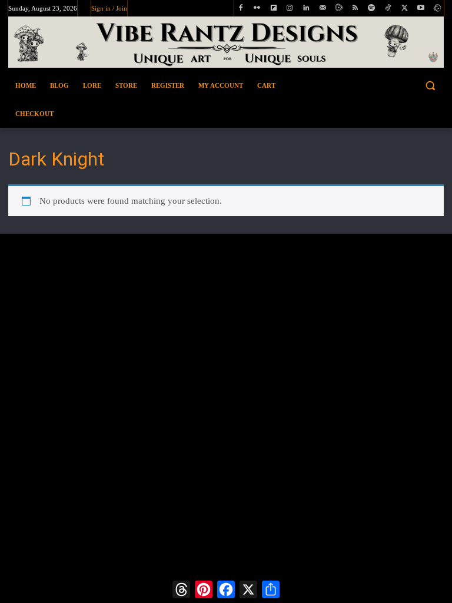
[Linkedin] (306, 8)
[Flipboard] (273, 8)
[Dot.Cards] (437, 8)
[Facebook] (241, 8)
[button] (395, 86)
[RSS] (355, 8)
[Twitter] (404, 8)
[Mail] (323, 8)
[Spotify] (371, 8)
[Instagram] (290, 8)
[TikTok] (388, 8)
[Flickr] (257, 8)
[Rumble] (338, 8)
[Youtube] (420, 8)
